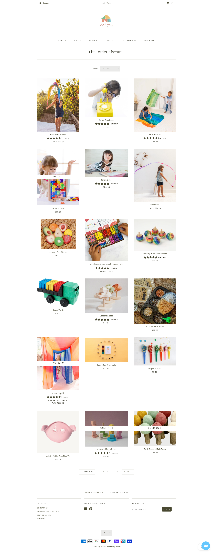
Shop (77, 40)
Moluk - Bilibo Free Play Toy (58, 456)
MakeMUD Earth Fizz (155, 326)
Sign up (109, 3)
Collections (99, 493)
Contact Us (43, 508)
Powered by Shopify (114, 546)
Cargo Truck (58, 310)
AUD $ (105, 532)
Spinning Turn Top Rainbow (155, 254)
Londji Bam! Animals (106, 365)
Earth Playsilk (155, 134)
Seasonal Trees (106, 316)
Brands (93, 40)
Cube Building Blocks (106, 449)
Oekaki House (106, 180)
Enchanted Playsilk (58, 134)
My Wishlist (129, 40)
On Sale (58, 363)
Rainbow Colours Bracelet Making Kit (106, 264)
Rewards (41, 519)
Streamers (154, 205)
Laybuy (111, 40)
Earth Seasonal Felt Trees (155, 449)
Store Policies (44, 515)
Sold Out (58, 177)
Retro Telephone (106, 120)
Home (87, 493)
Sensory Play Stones (58, 252)
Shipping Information (48, 511)
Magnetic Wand (155, 368)
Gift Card (149, 40)
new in (62, 40)
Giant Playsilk (58, 393)
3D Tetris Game (58, 208)
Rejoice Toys (102, 546)
